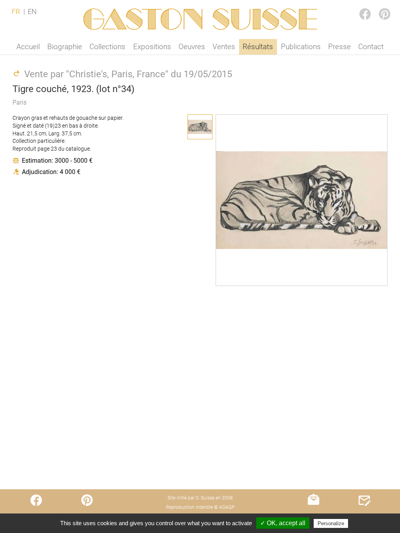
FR (16, 12)
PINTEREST (378, 6)
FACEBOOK (358, 6)
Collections (107, 46)
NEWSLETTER (313, 516)
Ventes (223, 46)
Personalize (331, 523)
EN (32, 12)
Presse (339, 46)
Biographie (64, 46)
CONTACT (364, 516)
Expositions (152, 46)
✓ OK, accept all (282, 523)
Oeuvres (192, 46)
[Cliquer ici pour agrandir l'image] (200, 126)
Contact (371, 46)
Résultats (258, 46)
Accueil (28, 46)
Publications (301, 46)
